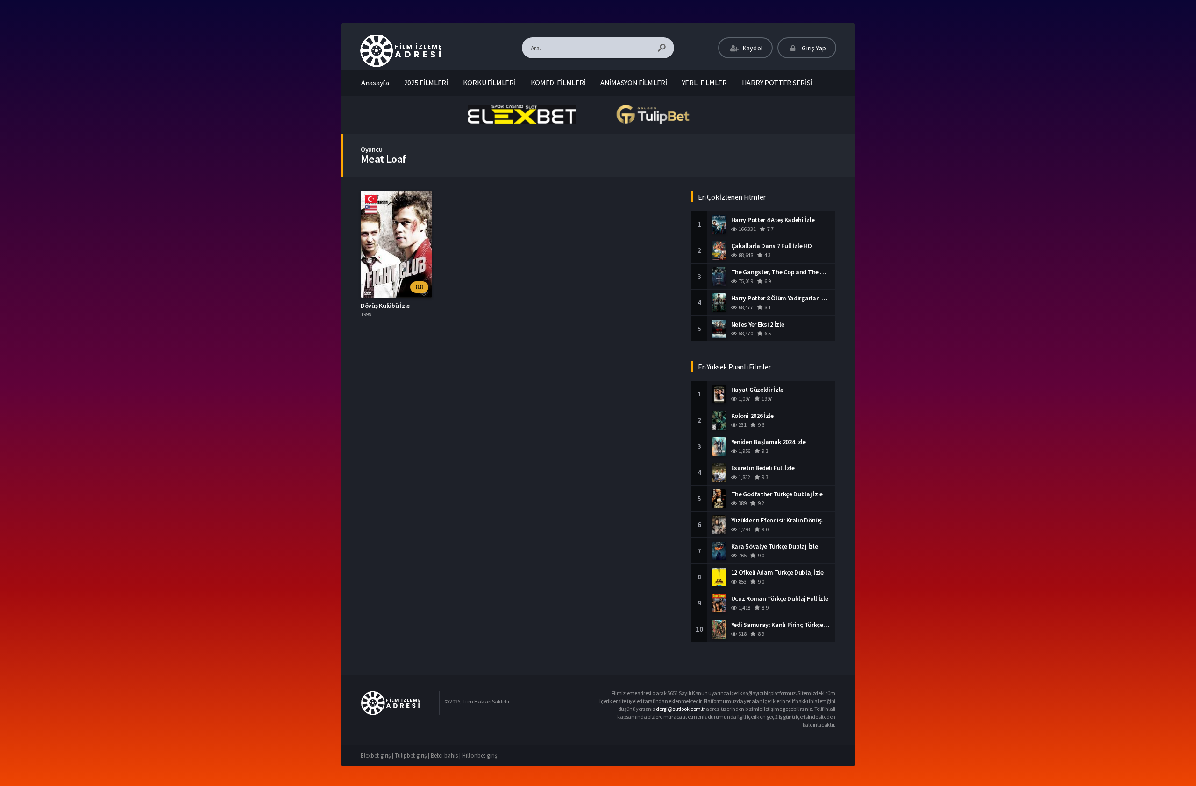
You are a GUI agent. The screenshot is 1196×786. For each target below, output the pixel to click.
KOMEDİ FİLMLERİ (558, 82)
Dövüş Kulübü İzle (385, 305)
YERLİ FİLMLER (704, 82)
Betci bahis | (446, 755)
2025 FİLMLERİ (426, 82)
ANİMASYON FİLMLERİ (633, 82)
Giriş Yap (813, 48)
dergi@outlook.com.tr (680, 708)
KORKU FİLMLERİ (489, 82)
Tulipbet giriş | (413, 755)
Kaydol (751, 48)
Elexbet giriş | (378, 755)
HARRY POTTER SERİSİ (777, 82)
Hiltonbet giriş (479, 755)
